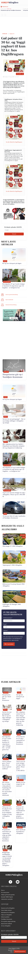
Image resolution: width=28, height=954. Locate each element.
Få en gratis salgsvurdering (8, 921)
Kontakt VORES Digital (7, 897)
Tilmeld (14, 234)
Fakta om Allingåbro (6, 914)
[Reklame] (14, 214)
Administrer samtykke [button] (7, 899)
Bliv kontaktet (9, 644)
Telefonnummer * (7, 618)
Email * (5, 624)
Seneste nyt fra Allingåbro (8, 908)
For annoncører (5, 892)
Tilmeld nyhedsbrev (20, 951)
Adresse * (5, 630)
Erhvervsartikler (5, 917)
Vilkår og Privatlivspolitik (7, 894)
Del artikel (19, 73)
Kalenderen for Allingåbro (8, 912)
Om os (2, 890)
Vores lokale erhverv (6, 910)
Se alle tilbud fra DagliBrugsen (14, 142)
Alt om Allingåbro (5, 926)
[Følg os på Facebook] (10, 882)
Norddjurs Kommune (6, 919)
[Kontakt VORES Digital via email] (17, 882)
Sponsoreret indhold (6, 923)
